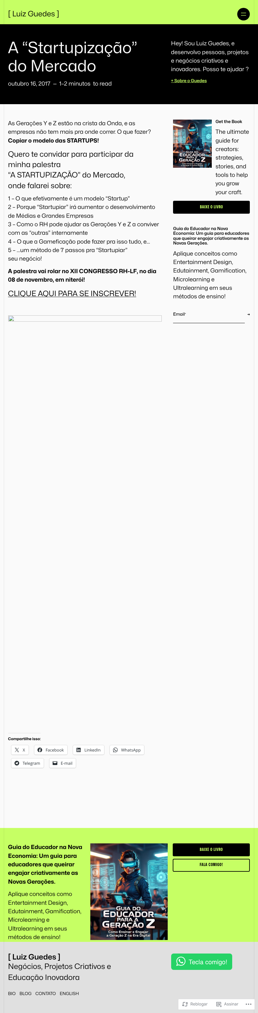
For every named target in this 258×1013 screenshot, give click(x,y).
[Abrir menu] (243, 14)
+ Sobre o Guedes (189, 81)
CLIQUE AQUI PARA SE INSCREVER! (72, 293)
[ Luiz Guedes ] (33, 14)
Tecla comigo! (208, 961)
